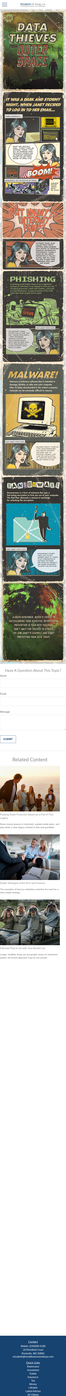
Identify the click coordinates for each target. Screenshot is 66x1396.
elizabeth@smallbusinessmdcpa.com (33, 1356)
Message (5, 712)
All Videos (33, 1394)
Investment (33, 1370)
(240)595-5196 (37, 1346)
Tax (33, 1380)
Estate (33, 1373)
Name (3, 675)
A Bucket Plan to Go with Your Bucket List (22, 948)
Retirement (33, 1366)
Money (33, 1384)
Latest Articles (33, 1391)
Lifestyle (33, 1387)
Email (3, 694)
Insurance (33, 1377)
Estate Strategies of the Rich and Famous (22, 883)
